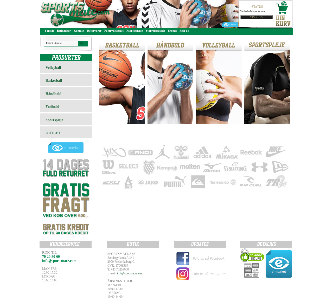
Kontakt (79, 30)
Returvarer (94, 30)
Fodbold (52, 107)
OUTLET (53, 133)
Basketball (54, 81)
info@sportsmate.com (130, 273)
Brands (172, 30)
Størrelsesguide (155, 30)
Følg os (184, 30)
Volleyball (53, 68)
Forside (49, 30)
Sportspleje (54, 120)
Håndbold (53, 94)
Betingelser (64, 30)
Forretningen (134, 30)
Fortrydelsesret (114, 30)
